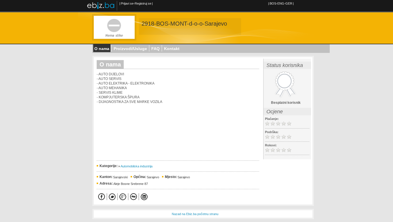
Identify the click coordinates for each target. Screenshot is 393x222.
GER (288, 3)
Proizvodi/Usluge (130, 48)
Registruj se (143, 3)
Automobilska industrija (136, 166)
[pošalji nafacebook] (101, 196)
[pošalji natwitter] (112, 196)
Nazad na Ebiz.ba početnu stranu (195, 214)
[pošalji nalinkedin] (144, 196)
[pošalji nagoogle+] (122, 196)
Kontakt (172, 48)
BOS (273, 3)
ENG (280, 3)
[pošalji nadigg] (133, 196)
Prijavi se (127, 3)
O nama (101, 48)
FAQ (155, 48)
